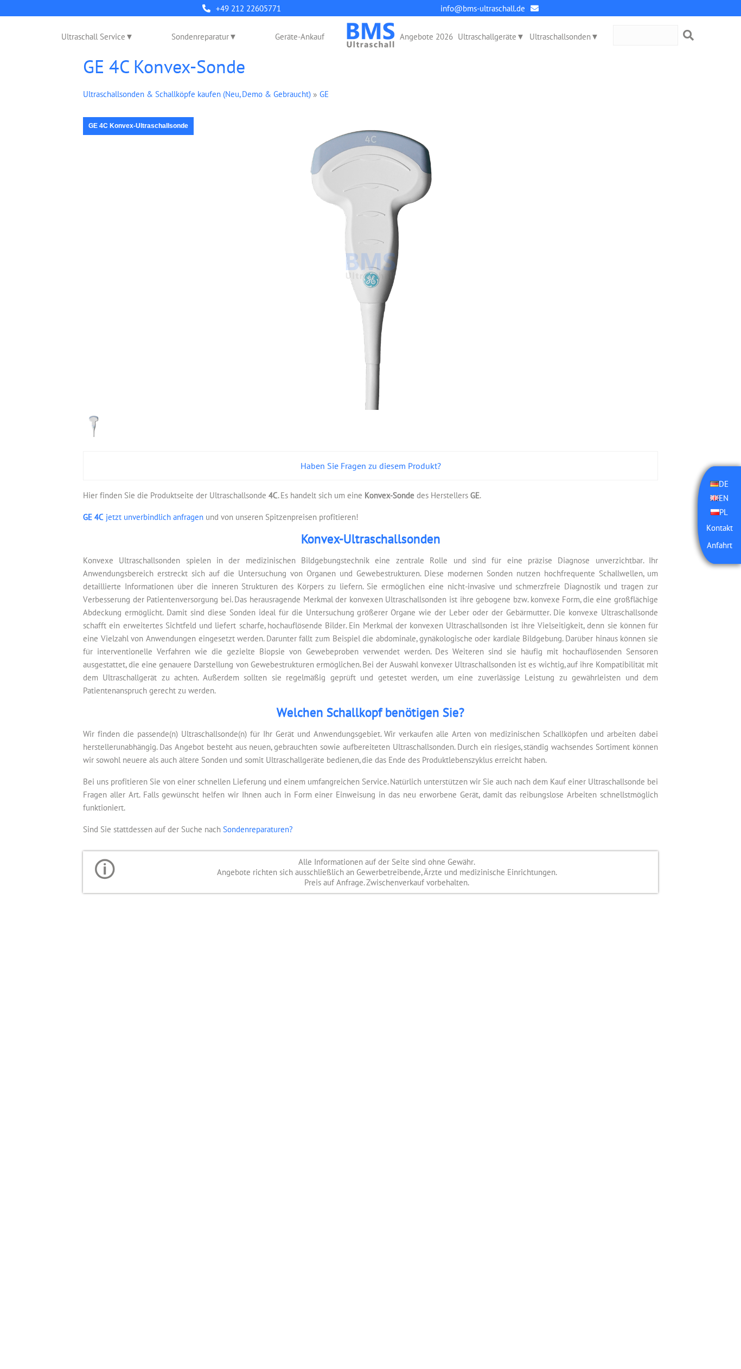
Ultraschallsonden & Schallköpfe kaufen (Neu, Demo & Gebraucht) (197, 94)
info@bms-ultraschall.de (482, 8)
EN (724, 498)
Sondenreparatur (200, 36)
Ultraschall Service (93, 36)
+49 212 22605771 (248, 8)
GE (324, 94)
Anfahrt (719, 545)
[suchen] (688, 35)
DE (724, 484)
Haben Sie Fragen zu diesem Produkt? (371, 465)
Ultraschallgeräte (487, 36)
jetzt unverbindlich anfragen (143, 517)
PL (723, 512)
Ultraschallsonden (560, 36)
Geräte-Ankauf (299, 36)
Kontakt (719, 528)
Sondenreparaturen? (258, 829)
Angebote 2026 (426, 36)
